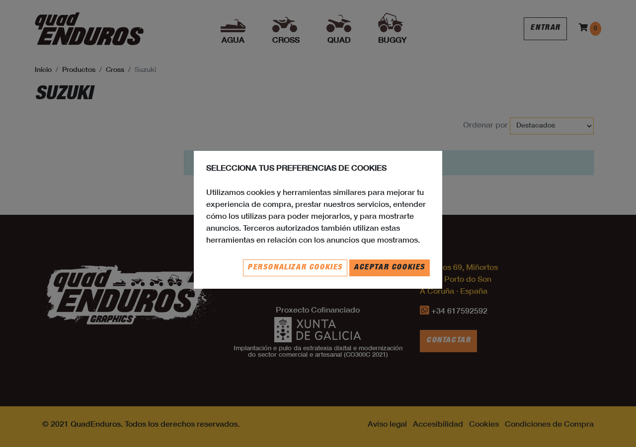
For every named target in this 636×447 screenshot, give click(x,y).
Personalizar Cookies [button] (295, 268)
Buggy (392, 41)
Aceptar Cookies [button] (389, 268)
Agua (233, 41)
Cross (286, 41)
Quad (339, 41)
